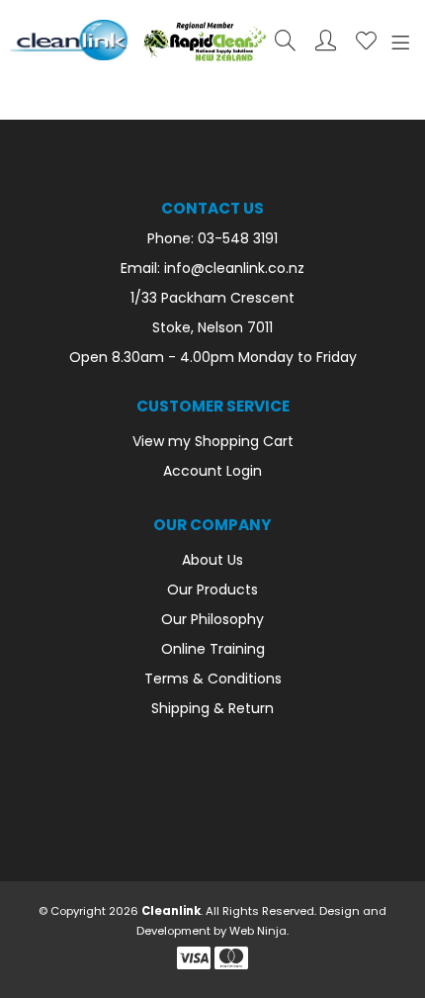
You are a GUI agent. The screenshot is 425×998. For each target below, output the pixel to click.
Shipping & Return (212, 708)
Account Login (212, 471)
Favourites (366, 40)
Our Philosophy (212, 619)
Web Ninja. (259, 931)
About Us (212, 560)
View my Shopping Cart (213, 441)
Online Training (213, 649)
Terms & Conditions (213, 678)
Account (325, 40)
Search (285, 40)
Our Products (212, 589)
